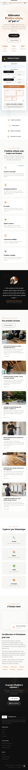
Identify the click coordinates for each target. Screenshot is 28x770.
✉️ (24, 766)
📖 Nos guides (14, 698)
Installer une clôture (6, 745)
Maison (3, 731)
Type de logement (14, 69)
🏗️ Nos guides (14, 35)
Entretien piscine (5, 747)
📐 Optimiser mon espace (14, 86)
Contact (3, 754)
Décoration (4, 736)
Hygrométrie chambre (7, 743)
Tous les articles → (8, 325)
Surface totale (14, 63)
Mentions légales (6, 756)
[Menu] (24, 3)
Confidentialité (5, 759)
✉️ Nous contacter (14, 40)
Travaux (3, 729)
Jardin (3, 734)
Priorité (14, 77)
